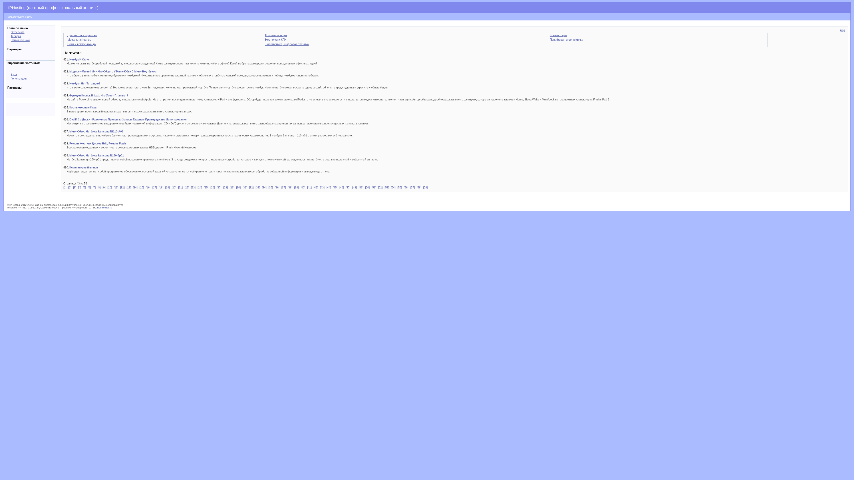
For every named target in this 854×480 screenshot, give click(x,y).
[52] (380, 187)
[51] (374, 187)
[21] (180, 187)
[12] (122, 187)
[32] (251, 187)
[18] (161, 187)
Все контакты (104, 207)
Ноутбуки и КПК (275, 39)
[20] (174, 187)
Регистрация (19, 78)
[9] (104, 187)
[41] (309, 187)
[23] (193, 187)
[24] (199, 187)
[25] (206, 187)
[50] (367, 187)
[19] (167, 187)
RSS (843, 30)
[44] (328, 187)
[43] (322, 187)
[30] (238, 187)
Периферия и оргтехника (566, 39)
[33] (258, 187)
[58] (419, 187)
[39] (296, 187)
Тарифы (16, 36)
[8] (99, 187)
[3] (74, 187)
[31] (245, 187)
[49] (361, 187)
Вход (14, 74)
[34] (264, 187)
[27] (219, 187)
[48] (354, 187)
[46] (341, 187)
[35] (270, 187)
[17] (154, 187)
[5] (84, 187)
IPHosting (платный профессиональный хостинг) (53, 8)
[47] (348, 187)
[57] (412, 187)
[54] (393, 187)
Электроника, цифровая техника (287, 44)
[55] (399, 187)
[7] (94, 187)
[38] (290, 187)
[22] (187, 187)
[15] (141, 187)
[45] (335, 187)
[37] (283, 187)
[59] (425, 187)
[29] (232, 187)
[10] (109, 187)
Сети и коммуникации (81, 44)
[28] (225, 187)
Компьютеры (558, 35)
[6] (89, 187)
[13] (129, 187)
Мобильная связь (79, 39)
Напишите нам (20, 40)
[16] (148, 187)
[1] (64, 187)
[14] (135, 187)
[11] (116, 187)
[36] (277, 187)
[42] (316, 187)
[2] (69, 187)
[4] (79, 187)
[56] (406, 187)
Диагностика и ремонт (82, 35)
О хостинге (17, 32)
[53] (387, 187)
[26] (212, 187)
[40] (303, 187)
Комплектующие (276, 35)
